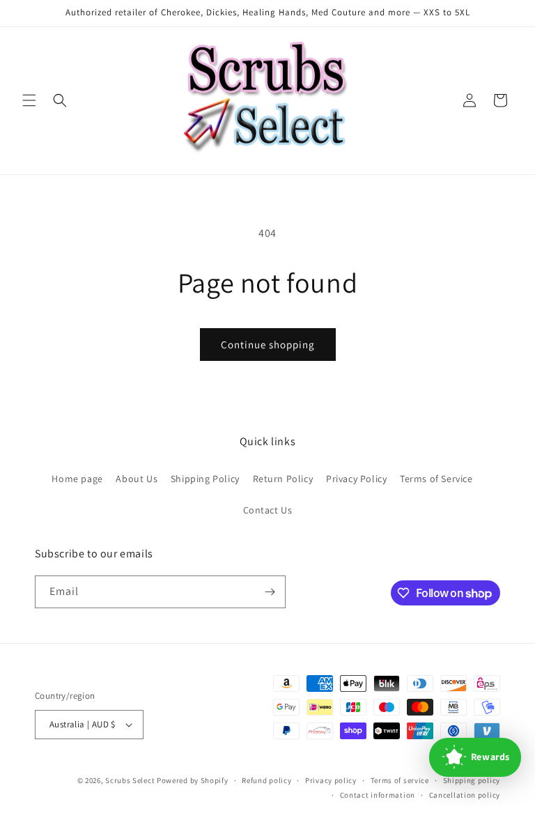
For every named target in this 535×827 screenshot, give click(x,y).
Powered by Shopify (192, 780)
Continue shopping (268, 344)
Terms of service (400, 780)
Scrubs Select (130, 780)
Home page (77, 478)
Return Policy (283, 478)
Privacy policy (331, 780)
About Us (136, 478)
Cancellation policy (464, 795)
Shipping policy (472, 780)
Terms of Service (436, 478)
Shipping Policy (205, 478)
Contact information (377, 795)
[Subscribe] (269, 591)
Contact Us (268, 510)
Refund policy (266, 780)
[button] (29, 100)
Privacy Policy (356, 478)
